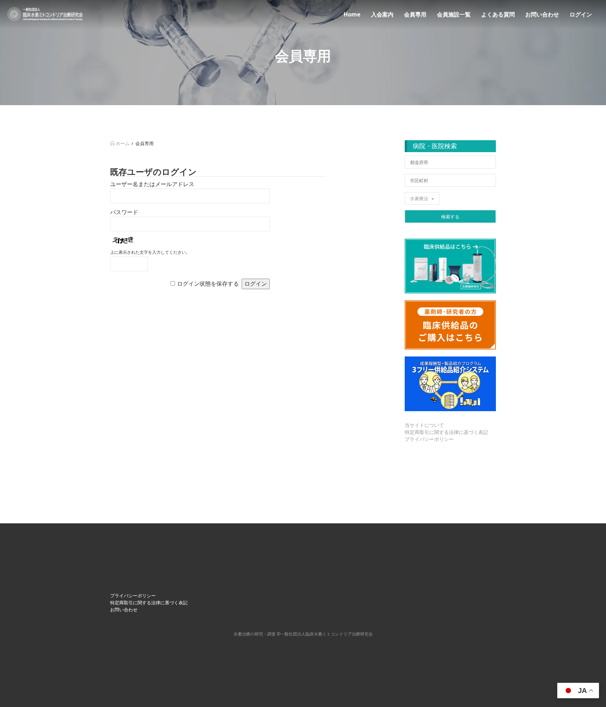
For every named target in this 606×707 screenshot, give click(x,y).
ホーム (122, 143)
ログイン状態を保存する (208, 284)
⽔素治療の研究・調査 (255, 634)
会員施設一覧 (454, 14)
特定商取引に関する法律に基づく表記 (446, 432)
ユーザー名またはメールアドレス (152, 184)
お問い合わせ (542, 14)
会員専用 (415, 14)
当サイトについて (424, 425)
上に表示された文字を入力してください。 (150, 252)
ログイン (581, 14)
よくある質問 (498, 14)
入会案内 (382, 14)
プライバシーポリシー (429, 439)
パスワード (124, 212)
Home (352, 14)
